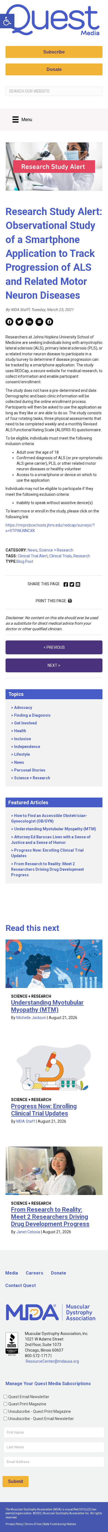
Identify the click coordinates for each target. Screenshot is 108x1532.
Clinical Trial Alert (33, 556)
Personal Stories (29, 770)
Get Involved (25, 723)
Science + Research (56, 550)
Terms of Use (33, 1524)
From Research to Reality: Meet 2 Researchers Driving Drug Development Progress (47, 869)
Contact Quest (20, 1285)
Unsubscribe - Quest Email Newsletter (41, 1418)
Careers (34, 1273)
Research (81, 556)
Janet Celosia (28, 1232)
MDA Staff (25, 1121)
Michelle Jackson (31, 1017)
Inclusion (22, 739)
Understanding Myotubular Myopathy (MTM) (55, 829)
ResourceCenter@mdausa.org (52, 1361)
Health (20, 731)
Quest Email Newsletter (28, 1397)
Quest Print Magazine (27, 1404)
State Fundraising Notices (59, 1524)
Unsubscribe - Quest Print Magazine (39, 1411)
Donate (58, 1273)
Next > (54, 665)
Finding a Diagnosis (32, 715)
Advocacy (23, 707)
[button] (7, 21)
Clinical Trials (60, 556)
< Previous (54, 647)
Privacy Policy (14, 1524)
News (32, 550)
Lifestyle (22, 754)
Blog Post (25, 561)
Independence (27, 746)
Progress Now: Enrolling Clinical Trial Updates (44, 1110)
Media (11, 1273)
